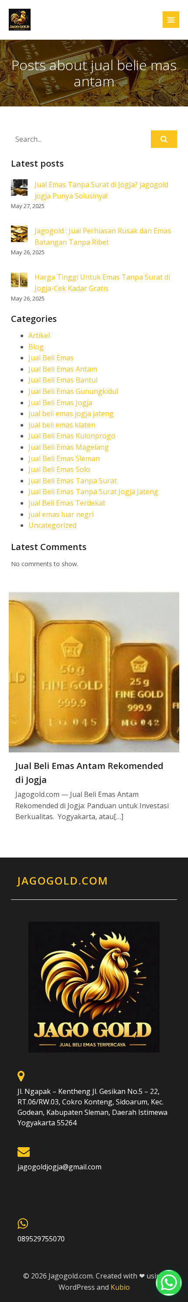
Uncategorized (52, 525)
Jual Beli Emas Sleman (64, 458)
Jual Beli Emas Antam (62, 369)
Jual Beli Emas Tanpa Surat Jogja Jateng (93, 491)
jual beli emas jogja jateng (71, 413)
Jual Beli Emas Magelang (68, 447)
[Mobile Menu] (171, 19)
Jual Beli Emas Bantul (62, 380)
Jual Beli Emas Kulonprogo (71, 436)
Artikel (39, 335)
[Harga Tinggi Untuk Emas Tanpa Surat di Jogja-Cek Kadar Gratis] (19, 281)
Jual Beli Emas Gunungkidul (73, 391)
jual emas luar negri (61, 514)
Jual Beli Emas (51, 357)
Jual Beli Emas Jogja (60, 402)
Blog (36, 347)
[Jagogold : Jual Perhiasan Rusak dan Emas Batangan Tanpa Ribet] (19, 235)
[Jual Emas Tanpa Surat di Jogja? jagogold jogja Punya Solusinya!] (19, 188)
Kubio (120, 1287)
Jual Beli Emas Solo (59, 469)
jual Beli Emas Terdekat (66, 503)
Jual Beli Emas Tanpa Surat (72, 480)
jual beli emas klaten (61, 425)
